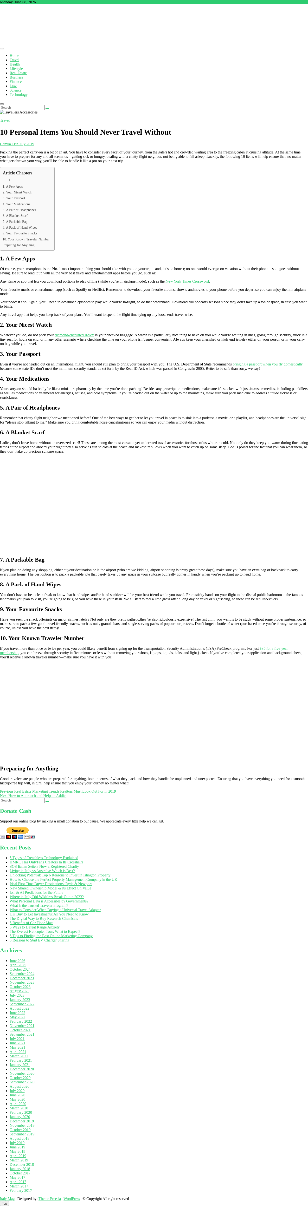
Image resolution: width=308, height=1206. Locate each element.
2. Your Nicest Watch (17, 192)
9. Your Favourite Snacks (20, 233)
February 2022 (21, 1021)
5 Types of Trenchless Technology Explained (44, 858)
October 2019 (20, 1130)
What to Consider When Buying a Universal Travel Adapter (55, 910)
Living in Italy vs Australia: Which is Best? (42, 871)
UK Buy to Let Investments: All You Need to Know (49, 914)
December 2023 (22, 978)
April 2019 (18, 1156)
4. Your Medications (16, 204)
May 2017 (17, 1177)
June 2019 (17, 1147)
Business (16, 77)
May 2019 (17, 1151)
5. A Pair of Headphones (19, 210)
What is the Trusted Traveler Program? (39, 905)
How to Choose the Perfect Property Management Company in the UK (63, 879)
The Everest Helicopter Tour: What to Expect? (45, 931)
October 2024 (20, 969)
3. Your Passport (14, 198)
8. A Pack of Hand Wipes (20, 227)
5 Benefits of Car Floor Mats (31, 923)
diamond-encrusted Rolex (74, 335)
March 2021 (19, 1056)
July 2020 (17, 1091)
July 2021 (17, 1039)
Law (13, 86)
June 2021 (17, 1043)
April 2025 (18, 965)
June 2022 (17, 1013)
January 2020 (20, 1117)
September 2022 (22, 1004)
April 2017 (18, 1182)
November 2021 (22, 1026)
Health (15, 64)
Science (15, 90)
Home (14, 55)
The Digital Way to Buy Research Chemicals (44, 918)
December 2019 (22, 1121)
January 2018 (20, 1169)
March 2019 (19, 1160)
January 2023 (20, 1000)
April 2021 (18, 1052)
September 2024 (22, 974)
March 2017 (19, 1186)
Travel (14, 60)
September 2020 (22, 1082)
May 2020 (17, 1099)
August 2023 (19, 991)
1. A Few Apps (13, 186)
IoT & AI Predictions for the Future (36, 892)
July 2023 (17, 995)
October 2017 (20, 1173)
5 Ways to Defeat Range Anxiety (35, 927)
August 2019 (19, 1138)
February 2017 (21, 1190)
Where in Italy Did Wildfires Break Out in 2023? (47, 897)
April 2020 (18, 1104)
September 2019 (22, 1134)
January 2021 (20, 1065)
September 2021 (22, 1034)
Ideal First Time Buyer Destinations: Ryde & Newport (51, 884)
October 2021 (20, 1030)
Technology (19, 95)
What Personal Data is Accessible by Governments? (49, 901)
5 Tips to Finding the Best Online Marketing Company (51, 936)
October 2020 (20, 1078)
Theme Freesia (49, 1199)
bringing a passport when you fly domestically (268, 364)
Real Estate (18, 73)
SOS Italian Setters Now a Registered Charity (44, 866)
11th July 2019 (22, 144)
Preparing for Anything (18, 245)
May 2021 (17, 1047)
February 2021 (21, 1060)
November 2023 (22, 982)
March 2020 (19, 1108)
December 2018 (22, 1164)
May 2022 (17, 1017)
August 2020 (19, 1086)
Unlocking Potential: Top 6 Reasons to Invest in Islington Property (60, 875)
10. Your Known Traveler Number (26, 239)
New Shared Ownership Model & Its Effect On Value (50, 888)
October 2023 (20, 987)
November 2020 (22, 1073)
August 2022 (19, 1008)
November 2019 (22, 1125)
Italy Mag (7, 1199)
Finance (16, 82)
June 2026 (17, 961)
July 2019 (17, 1143)
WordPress (72, 1199)
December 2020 (22, 1069)
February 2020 (21, 1112)
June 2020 (17, 1095)
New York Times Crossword (187, 281)
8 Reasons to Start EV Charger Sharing (39, 940)
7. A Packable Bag (15, 222)
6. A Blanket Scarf (15, 216)
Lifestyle (16, 68)
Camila (5, 144)
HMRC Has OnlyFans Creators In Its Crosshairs (46, 862)
